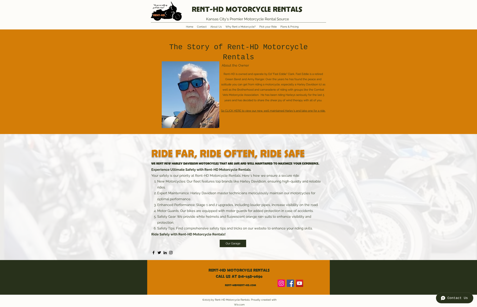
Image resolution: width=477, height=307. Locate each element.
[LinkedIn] (165, 252)
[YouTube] (299, 283)
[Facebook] (153, 252)
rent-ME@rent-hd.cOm (240, 285)
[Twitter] (159, 252)
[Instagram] (171, 252)
